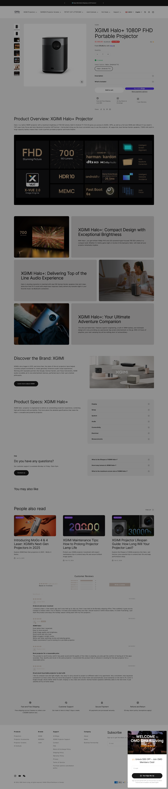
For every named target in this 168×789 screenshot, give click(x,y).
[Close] (163, 734)
